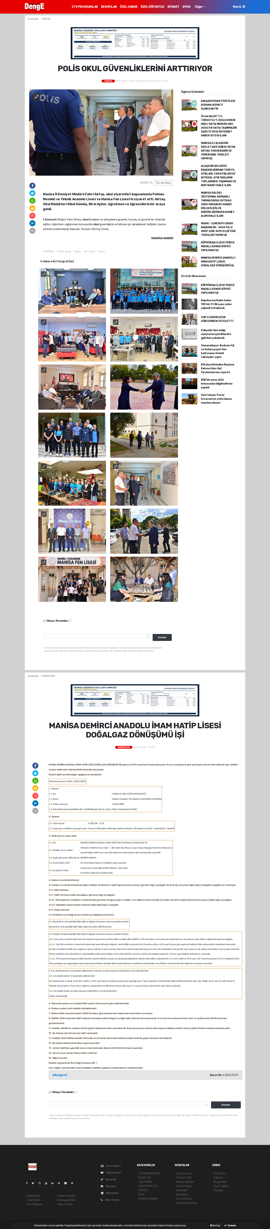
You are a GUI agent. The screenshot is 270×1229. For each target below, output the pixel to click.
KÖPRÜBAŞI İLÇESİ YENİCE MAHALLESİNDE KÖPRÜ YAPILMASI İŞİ (218, 246)
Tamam (231, 1225)
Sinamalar (181, 1190)
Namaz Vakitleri (185, 1181)
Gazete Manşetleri (186, 1203)
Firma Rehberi (184, 1198)
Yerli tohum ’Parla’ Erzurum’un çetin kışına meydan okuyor (216, 399)
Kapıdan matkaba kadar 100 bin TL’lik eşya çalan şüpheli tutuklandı (216, 304)
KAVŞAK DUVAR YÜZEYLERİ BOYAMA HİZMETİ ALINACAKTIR (218, 104)
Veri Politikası (34, 1204)
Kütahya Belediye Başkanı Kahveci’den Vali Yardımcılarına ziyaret (217, 368)
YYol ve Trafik (183, 1177)
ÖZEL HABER (129, 6)
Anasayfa (33, 18)
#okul (101, 251)
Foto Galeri (112, 1166)
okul (85, 219)
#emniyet (89, 251)
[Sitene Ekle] (73, 1183)
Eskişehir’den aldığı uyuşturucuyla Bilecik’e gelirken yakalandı (216, 334)
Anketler (218, 1177)
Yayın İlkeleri (34, 1200)
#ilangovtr (60, 1075)
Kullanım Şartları (66, 1195)
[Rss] (60, 1183)
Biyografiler (220, 1181)
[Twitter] (34, 1183)
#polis (77, 251)
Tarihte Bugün (184, 1186)
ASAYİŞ (46, 18)
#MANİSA (48, 251)
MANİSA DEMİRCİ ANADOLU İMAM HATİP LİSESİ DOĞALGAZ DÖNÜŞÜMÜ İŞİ (218, 261)
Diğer (199, 6)
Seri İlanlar (182, 1194)
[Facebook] (28, 1183)
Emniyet (51, 219)
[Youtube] (47, 1183)
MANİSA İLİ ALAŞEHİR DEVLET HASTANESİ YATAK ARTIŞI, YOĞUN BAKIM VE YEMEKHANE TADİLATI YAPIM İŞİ (218, 151)
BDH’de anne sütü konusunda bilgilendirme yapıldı (217, 383)
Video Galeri (113, 1172)
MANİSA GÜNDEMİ (148, 1198)
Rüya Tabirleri (221, 1186)
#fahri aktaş (64, 251)
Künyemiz (112, 1193)
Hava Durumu (183, 1173)
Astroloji (218, 1190)
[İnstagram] (41, 1183)
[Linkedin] (54, 1183)
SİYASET (173, 6)
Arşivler (110, 1186)
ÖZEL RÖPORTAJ (152, 6)
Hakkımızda (33, 1195)
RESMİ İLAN (109, 6)
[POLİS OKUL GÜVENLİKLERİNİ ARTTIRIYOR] (101, 132)
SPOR (186, 6)
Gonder (162, 637)
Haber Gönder (65, 1204)
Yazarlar (111, 1179)
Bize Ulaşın (112, 1199)
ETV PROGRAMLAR (85, 6)
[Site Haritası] (67, 1183)
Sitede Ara (219, 1173)
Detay (216, 1225)
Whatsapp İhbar (66, 1200)
